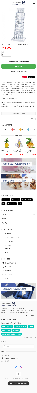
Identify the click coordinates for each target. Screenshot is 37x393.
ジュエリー (5, 223)
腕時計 (4, 218)
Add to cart (18, 66)
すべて (5, 129)
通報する (33, 119)
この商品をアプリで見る (19, 113)
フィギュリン (6, 214)
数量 (2, 52)
